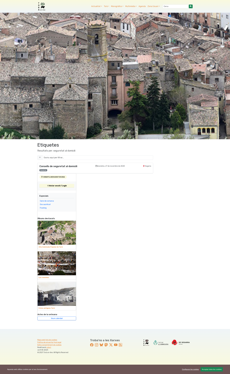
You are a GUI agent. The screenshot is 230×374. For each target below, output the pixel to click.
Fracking (43, 208)
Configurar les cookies (190, 369)
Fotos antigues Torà (47, 308)
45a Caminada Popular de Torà (51, 247)
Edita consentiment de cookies (49, 345)
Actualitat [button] (96, 6)
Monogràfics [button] (116, 6)
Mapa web (41, 340)
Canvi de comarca (47, 201)
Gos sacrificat (45, 204)
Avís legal (57, 342)
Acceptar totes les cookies (212, 369)
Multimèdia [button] (130, 6)
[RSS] (120, 345)
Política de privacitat (45, 342)
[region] (115, 369)
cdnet (48, 347)
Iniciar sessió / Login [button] (58, 186)
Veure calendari (57, 318)
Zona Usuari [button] (153, 6)
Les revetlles (44, 277)
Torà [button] (106, 6)
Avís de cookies (51, 340)
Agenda (142, 6)
